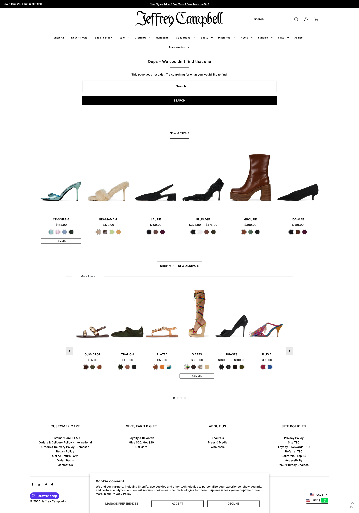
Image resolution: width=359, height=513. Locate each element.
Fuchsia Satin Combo (263, 367)
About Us (217, 438)
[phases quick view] (246, 342)
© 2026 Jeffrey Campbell (47, 501)
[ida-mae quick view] (316, 207)
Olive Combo (120, 367)
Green (250, 232)
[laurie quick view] (174, 207)
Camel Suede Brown (207, 367)
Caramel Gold (99, 367)
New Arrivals (180, 133)
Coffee (105, 232)
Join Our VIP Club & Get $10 (23, 4)
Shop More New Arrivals (179, 266)
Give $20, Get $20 (141, 442)
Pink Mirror (57, 232)
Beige (98, 232)
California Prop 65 (293, 456)
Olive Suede (241, 367)
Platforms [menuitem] (224, 37)
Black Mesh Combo (228, 367)
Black (193, 232)
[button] (69, 351)
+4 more (197, 375)
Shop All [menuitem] (58, 37)
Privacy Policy (121, 494)
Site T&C (294, 442)
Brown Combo (127, 367)
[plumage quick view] (222, 207)
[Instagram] (39, 484)
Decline (233, 503)
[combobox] (273, 19)
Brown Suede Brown (193, 367)
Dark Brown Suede (297, 232)
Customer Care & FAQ (65, 438)
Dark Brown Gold (85, 367)
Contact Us (65, 465)
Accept (177, 503)
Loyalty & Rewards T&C (294, 447)
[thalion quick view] (141, 342)
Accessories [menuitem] (177, 47)
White (199, 232)
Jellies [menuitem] (298, 37)
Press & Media (217, 442)
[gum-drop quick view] (106, 342)
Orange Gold (162, 367)
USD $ (319, 494)
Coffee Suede (235, 367)
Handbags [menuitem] (162, 37)
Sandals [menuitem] (263, 37)
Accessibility (294, 460)
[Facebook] (32, 484)
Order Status (65, 460)
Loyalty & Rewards (141, 438)
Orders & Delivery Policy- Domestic (65, 447)
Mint (111, 232)
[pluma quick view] (280, 342)
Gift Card (141, 447)
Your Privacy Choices (294, 465)
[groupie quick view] (269, 207)
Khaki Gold (92, 367)
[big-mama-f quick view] (127, 207)
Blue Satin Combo (269, 367)
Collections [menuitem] (183, 37)
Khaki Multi (213, 232)
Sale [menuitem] (122, 37)
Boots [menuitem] (204, 37)
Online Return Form (65, 456)
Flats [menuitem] (281, 37)
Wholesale (218, 447)
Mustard (118, 232)
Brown (206, 232)
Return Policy (65, 451)
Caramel (243, 232)
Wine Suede (162, 232)
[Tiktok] (52, 484)
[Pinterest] (46, 484)
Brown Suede (155, 232)
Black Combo (134, 367)
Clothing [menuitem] (140, 37)
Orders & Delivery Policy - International (65, 442)
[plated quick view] (176, 342)
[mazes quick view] (211, 342)
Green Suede (71, 232)
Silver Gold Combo (200, 367)
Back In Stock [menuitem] (103, 37)
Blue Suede (64, 232)
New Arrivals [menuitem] (79, 37)
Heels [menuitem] (244, 37)
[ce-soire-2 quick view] (79, 207)
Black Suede (149, 232)
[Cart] (316, 19)
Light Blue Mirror (51, 232)
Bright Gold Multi (186, 367)
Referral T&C (294, 451)
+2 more (61, 240)
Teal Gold (168, 367)
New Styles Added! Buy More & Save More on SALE (179, 4)
